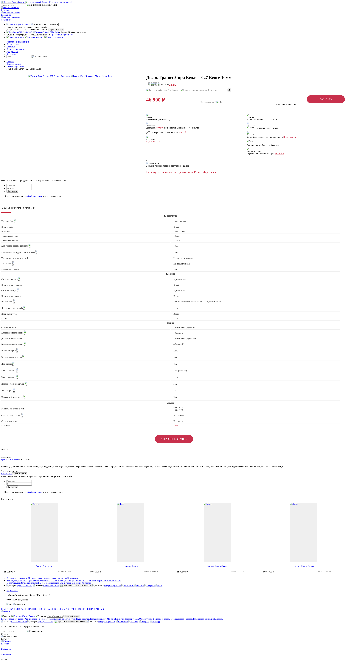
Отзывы (16, 583)
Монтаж (93, 580)
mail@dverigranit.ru (112, 585)
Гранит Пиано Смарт (217, 566)
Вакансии (76, 583)
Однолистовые (35, 578)
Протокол (279, 153)
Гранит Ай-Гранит (44, 566)
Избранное (6, 15)
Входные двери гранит (17, 578)
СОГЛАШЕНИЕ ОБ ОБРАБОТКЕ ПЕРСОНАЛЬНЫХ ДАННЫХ (73, 609)
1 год (175, 426)
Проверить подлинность (62, 35)
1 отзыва (172, 84)
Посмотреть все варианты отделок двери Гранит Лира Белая (181, 171)
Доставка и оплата (15, 49)
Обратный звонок (56, 30)
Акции (10, 580)
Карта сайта (12, 590)
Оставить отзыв (19, 474)
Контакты (11, 54)
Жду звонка (12, 191)
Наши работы (64, 580)
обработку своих (34, 196)
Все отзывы (6, 473)
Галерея (41, 583)
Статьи (54, 580)
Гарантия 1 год (153, 141)
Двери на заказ (13, 44)
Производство (52, 583)
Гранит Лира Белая (10, 459)
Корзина (5, 10)
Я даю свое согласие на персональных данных (33, 196)
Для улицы (62, 578)
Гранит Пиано (131, 566)
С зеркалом (72, 578)
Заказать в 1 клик (65, 571)
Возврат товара (113, 580)
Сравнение (6, 20)
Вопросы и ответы (29, 583)
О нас (9, 583)
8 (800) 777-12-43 (51, 585)
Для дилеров (12, 51)
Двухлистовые (49, 578)
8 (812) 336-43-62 (24, 585)
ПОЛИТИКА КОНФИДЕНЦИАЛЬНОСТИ (21, 609)
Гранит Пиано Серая (303, 566)
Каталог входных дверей (18, 42)
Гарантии (11, 47)
